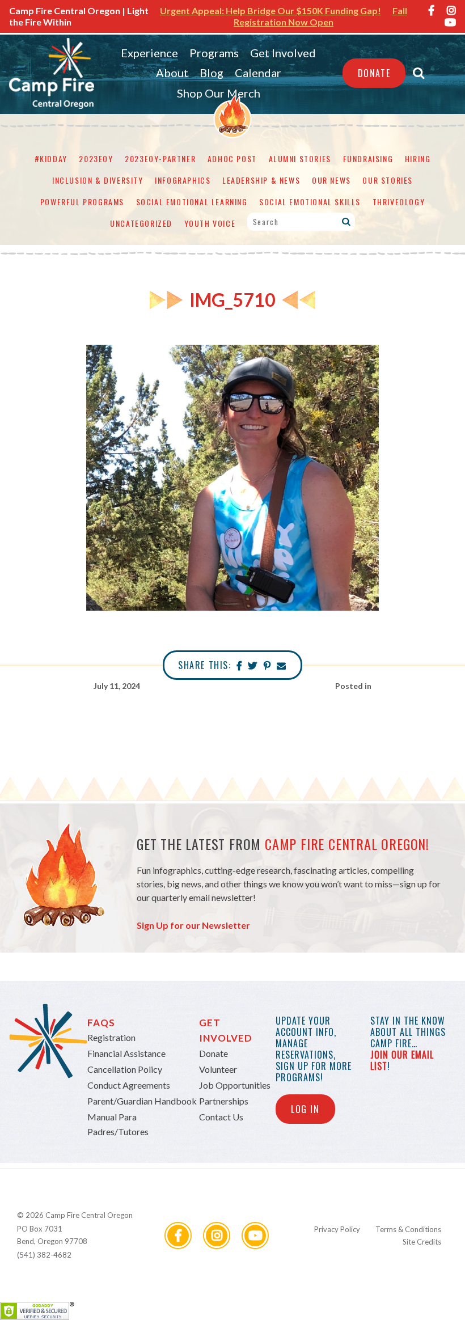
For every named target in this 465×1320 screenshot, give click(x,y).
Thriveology (399, 202)
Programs (214, 53)
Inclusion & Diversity (97, 180)
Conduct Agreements (128, 1085)
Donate (374, 73)
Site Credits (422, 1241)
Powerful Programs (82, 202)
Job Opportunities (234, 1085)
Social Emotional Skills (310, 202)
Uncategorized (141, 223)
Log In (305, 1109)
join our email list (402, 1060)
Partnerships (223, 1100)
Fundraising (368, 158)
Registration (111, 1037)
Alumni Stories (300, 158)
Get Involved (283, 53)
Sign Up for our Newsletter (193, 925)
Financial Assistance (126, 1053)
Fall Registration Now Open (320, 16)
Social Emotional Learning (192, 202)
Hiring (418, 158)
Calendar (258, 72)
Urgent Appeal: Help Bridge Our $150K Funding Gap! (270, 10)
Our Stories (387, 180)
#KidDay (51, 158)
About (172, 72)
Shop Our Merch (218, 93)
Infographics (182, 180)
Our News (331, 180)
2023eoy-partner (160, 158)
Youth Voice (210, 223)
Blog (211, 72)
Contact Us (221, 1116)
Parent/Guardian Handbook (142, 1100)
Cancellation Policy (124, 1069)
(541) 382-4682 (44, 1254)
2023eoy (96, 158)
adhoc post (232, 158)
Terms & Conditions (408, 1229)
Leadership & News (261, 180)
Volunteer (218, 1069)
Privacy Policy (337, 1229)
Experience (149, 53)
